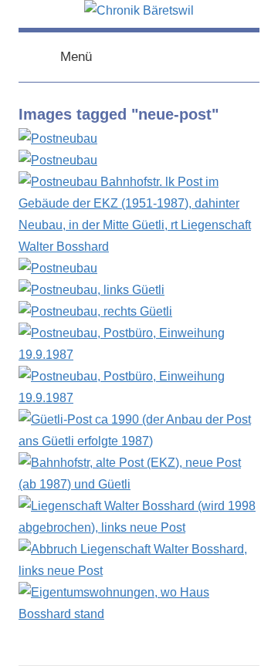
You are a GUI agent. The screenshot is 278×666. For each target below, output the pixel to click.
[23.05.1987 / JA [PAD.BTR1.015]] (91, 289)
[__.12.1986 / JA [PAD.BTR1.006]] (58, 160)
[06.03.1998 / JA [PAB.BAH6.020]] (139, 570)
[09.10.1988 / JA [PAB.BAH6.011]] (139, 484)
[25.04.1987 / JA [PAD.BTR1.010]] (58, 268)
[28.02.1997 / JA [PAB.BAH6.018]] (139, 527)
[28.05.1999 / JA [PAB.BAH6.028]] (139, 613)
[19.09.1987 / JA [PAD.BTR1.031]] (139, 354)
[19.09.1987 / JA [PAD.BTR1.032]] (139, 397)
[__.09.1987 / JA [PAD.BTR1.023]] (95, 311)
